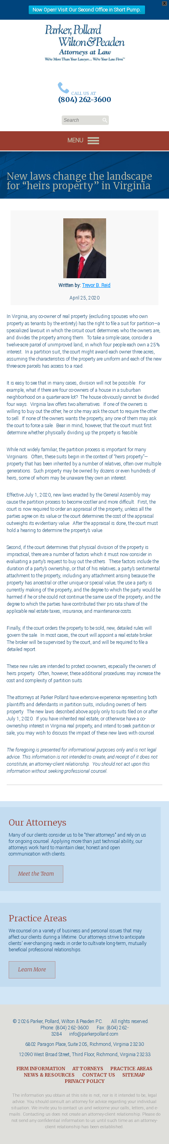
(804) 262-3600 (71, 1028)
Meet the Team (36, 874)
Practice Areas (131, 1068)
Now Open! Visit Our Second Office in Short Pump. (87, 10)
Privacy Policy (85, 1081)
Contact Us (98, 1075)
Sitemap (133, 1075)
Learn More (32, 969)
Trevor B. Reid (96, 285)
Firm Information (41, 1068)
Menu (76, 140)
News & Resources (49, 1075)
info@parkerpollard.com (93, 1034)
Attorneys (87, 1068)
